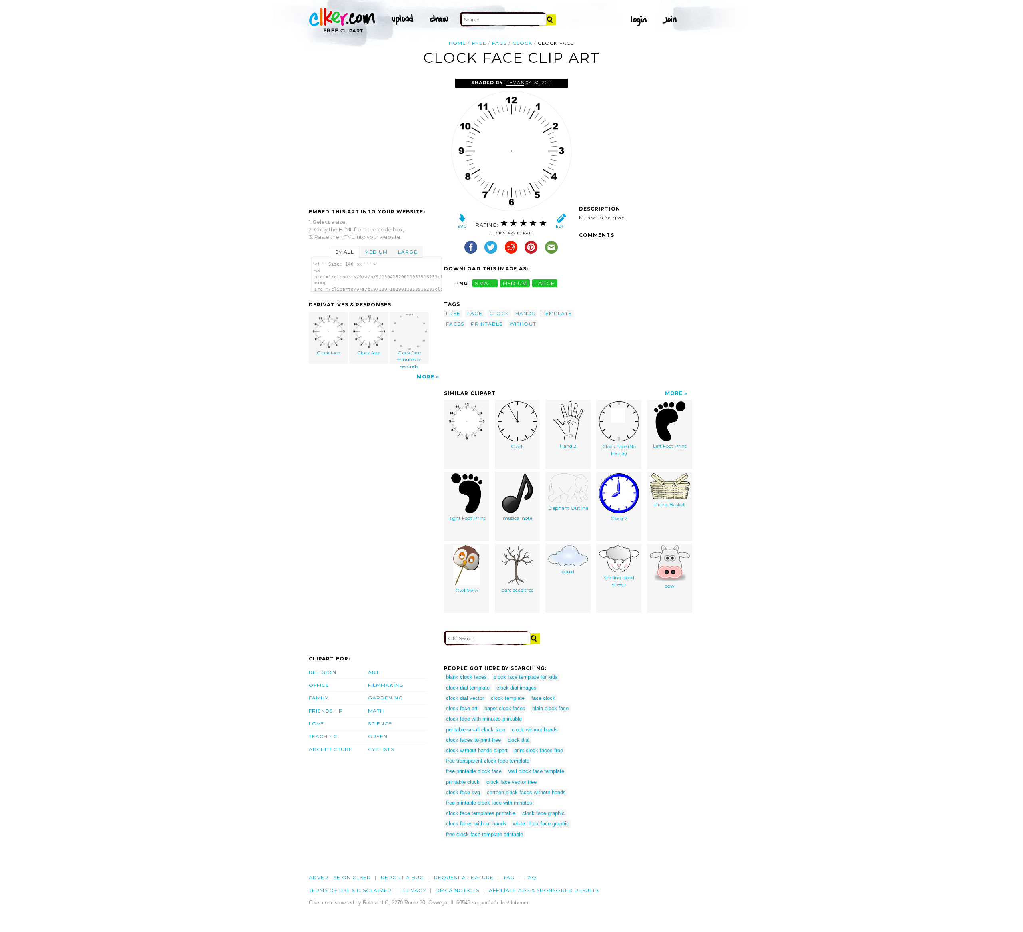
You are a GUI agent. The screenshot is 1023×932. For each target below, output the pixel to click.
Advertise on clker (340, 877)
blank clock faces (466, 677)
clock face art (462, 708)
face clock (543, 698)
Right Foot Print (467, 518)
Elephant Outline (568, 508)
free (479, 43)
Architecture (330, 749)
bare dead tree (517, 590)
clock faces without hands (476, 824)
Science (380, 724)
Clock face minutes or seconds (409, 357)
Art (373, 672)
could (568, 571)
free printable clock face (474, 771)
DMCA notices (457, 890)
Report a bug (402, 877)
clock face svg (463, 792)
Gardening (385, 698)
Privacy (413, 890)
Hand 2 (568, 446)
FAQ (530, 877)
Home (457, 43)
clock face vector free (511, 782)
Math (376, 711)
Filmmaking (386, 685)
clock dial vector (465, 698)
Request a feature (464, 877)
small (485, 283)
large (545, 283)
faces (455, 324)
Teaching (323, 736)
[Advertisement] (376, 139)
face (499, 43)
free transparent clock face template (487, 761)
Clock (517, 446)
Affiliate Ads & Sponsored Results (544, 890)
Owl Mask (466, 590)
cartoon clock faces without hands (526, 792)
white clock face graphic (541, 824)
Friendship (326, 711)
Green (378, 736)
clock (522, 43)
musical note (517, 518)
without (523, 324)
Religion (322, 672)
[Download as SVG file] (462, 223)
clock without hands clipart (477, 750)
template (557, 313)
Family (318, 698)
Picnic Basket (669, 504)
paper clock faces (504, 708)
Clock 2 (619, 518)
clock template (508, 698)
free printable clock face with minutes (489, 803)
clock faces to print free (473, 740)
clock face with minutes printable (484, 719)
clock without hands (535, 730)
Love (316, 724)
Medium (376, 252)
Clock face (328, 353)
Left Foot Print (670, 446)
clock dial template (468, 688)
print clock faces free (538, 750)
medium (515, 283)
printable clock (463, 782)
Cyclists (381, 749)
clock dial (518, 740)
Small (344, 252)
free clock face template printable (484, 834)
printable (487, 324)
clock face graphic (543, 813)
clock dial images (516, 688)
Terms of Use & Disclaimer (350, 890)
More (425, 377)
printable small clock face (475, 730)
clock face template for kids (526, 677)
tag (509, 877)
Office (319, 685)
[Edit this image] (561, 223)
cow (670, 586)
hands (525, 313)
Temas (515, 82)
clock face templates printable (480, 813)
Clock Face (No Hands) (619, 449)
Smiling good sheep (618, 580)
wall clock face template (536, 771)
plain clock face (550, 708)
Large (407, 252)
